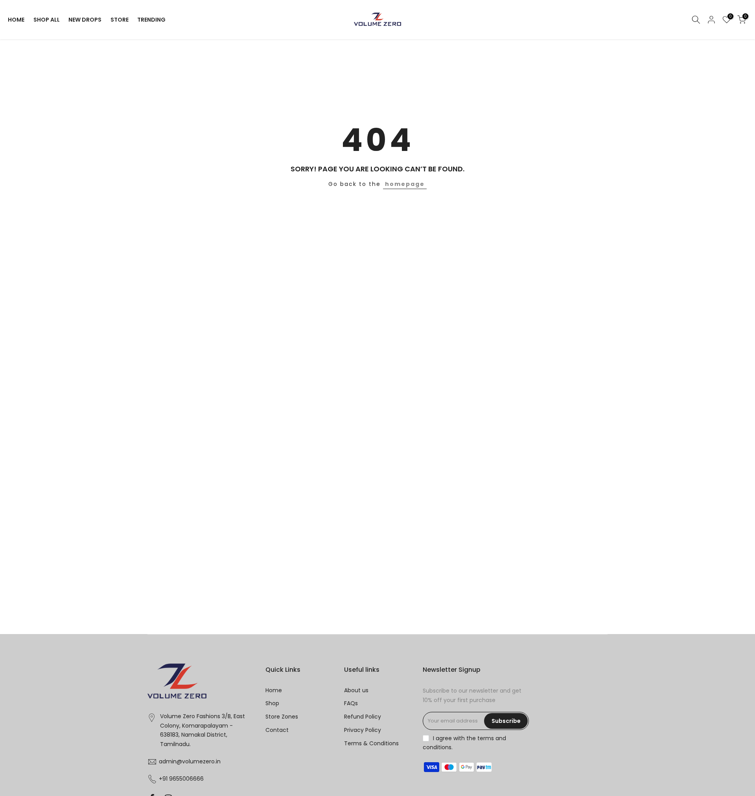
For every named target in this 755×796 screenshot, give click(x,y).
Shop (272, 703)
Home (273, 690)
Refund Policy (362, 717)
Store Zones (281, 717)
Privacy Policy (362, 730)
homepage (405, 184)
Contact (277, 730)
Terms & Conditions (371, 743)
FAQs (351, 703)
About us (356, 690)
